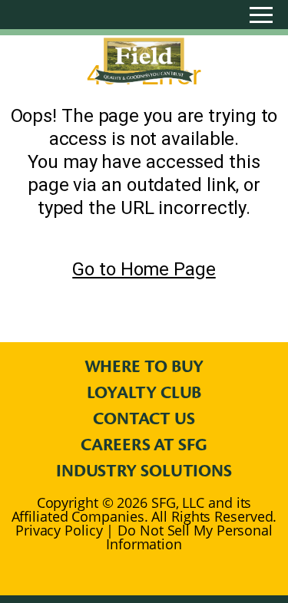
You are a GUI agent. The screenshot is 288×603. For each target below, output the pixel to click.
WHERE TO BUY (144, 367)
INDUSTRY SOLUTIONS (144, 471)
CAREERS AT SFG (144, 445)
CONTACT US (144, 419)
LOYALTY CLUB (144, 393)
